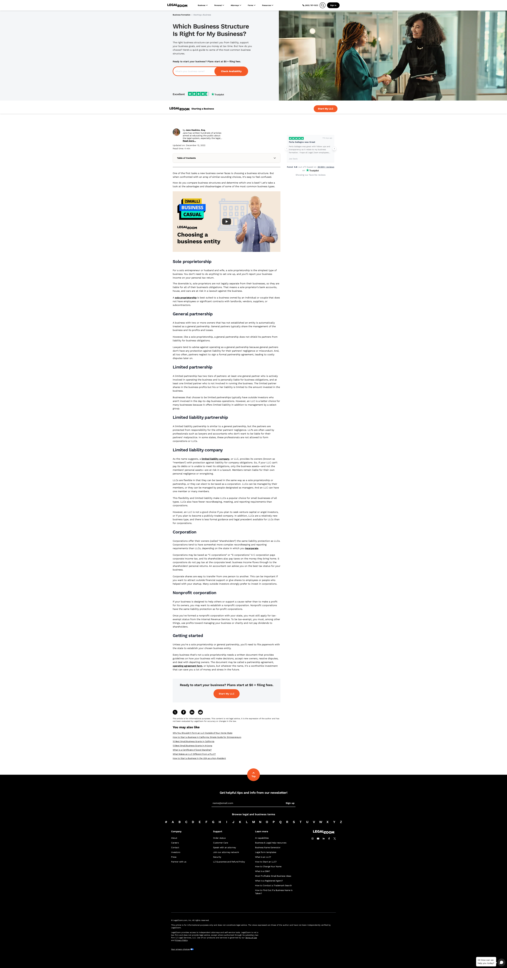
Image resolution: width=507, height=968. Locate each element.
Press (173, 857)
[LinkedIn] (323, 838)
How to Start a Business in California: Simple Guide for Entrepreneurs (207, 737)
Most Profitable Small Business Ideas (273, 876)
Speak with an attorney (224, 847)
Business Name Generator (268, 847)
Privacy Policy (181, 940)
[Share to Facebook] (183, 712)
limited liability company (215, 458)
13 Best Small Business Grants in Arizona (192, 745)
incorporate (251, 548)
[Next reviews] (334, 148)
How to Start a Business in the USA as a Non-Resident (199, 758)
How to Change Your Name (268, 866)
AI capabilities (262, 838)
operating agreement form (187, 665)
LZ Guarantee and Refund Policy (229, 861)
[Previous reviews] (287, 148)
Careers (175, 842)
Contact (175, 847)
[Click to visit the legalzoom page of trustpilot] (206, 94)
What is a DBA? (262, 871)
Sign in (333, 5)
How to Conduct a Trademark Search (273, 885)
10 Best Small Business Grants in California (193, 741)
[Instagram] (312, 838)
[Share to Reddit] (200, 712)
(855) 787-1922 (311, 5)
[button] (226, 221)
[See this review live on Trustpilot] (296, 138)
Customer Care (220, 842)
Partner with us (178, 861)
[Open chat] (501, 962)
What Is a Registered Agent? (269, 880)
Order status (219, 838)
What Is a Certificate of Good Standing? (192, 750)
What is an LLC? (263, 857)
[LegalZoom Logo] (177, 5)
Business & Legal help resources (270, 842)
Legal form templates (265, 852)
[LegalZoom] (323, 833)
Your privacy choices (180, 949)
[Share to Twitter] (175, 712)
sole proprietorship (185, 297)
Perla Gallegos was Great (302, 142)
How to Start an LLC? (266, 861)
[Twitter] (334, 838)
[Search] (322, 5)
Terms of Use (251, 938)
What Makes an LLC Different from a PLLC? (194, 754)
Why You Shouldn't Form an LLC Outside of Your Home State (202, 733)
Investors (175, 852)
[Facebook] (329, 838)
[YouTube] (318, 838)
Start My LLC (226, 693)
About (174, 838)
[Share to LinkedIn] (192, 712)
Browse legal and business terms (253, 814)
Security (217, 857)
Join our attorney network (226, 852)
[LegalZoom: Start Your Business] (179, 108)
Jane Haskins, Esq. (196, 130)
